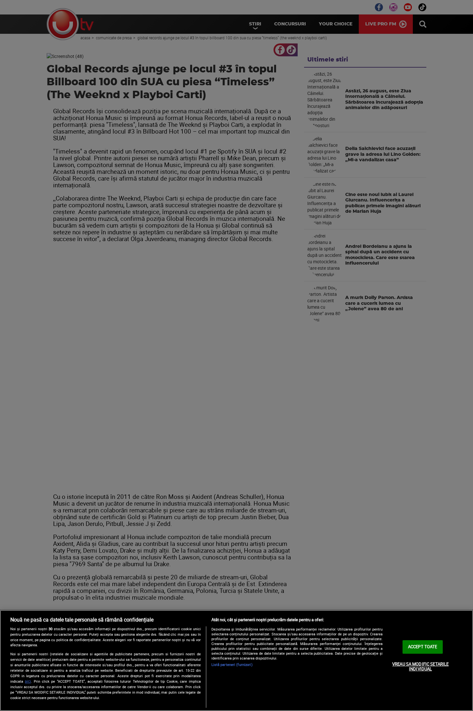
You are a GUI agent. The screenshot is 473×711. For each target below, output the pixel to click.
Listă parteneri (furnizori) (232, 664)
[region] (236, 660)
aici (28, 681)
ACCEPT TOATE (422, 647)
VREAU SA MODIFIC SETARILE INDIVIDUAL (420, 666)
